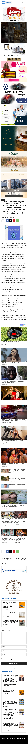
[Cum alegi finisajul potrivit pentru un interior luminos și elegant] (22, 615)
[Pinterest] (14, 220)
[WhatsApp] (17, 220)
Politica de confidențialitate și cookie (14, 741)
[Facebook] (7, 220)
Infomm (4, 217)
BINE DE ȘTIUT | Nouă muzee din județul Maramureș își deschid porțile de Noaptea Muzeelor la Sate (9, 605)
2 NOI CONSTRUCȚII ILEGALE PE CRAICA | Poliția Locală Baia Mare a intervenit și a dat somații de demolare (10, 702)
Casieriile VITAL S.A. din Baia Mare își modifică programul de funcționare (21, 559)
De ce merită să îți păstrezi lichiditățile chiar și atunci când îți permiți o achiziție (10, 622)
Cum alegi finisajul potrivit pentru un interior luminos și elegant (10, 614)
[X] (10, 220)
